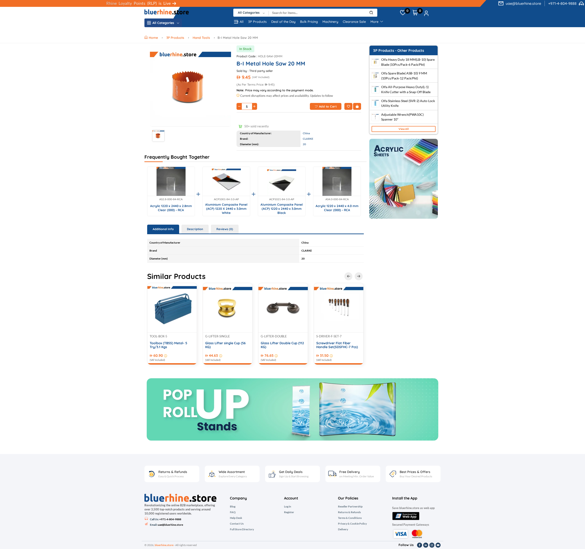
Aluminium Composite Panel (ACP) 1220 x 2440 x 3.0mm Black (282, 208)
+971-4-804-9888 (562, 3)
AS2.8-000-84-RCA (171, 199)
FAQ (233, 512)
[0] (403, 12)
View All (404, 129)
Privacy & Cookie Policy (352, 523)
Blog (232, 506)
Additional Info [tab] (163, 229)
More (374, 22)
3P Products (257, 22)
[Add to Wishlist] (348, 106)
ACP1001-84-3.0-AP (226, 199)
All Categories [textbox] (249, 13)
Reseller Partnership (350, 506)
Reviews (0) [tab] (224, 229)
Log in (287, 506)
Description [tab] (195, 229)
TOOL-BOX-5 (158, 336)
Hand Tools (201, 38)
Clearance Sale (354, 22)
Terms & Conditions (350, 518)
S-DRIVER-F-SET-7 (329, 336)
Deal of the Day (283, 22)
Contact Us (237, 523)
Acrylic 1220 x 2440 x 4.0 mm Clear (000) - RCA (337, 208)
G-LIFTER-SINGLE (217, 336)
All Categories (163, 23)
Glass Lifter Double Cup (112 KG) (282, 345)
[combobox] (251, 13)
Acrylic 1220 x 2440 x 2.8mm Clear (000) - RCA (171, 208)
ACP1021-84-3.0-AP (281, 199)
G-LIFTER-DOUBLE (274, 336)
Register (289, 512)
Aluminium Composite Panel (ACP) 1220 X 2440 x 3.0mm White (226, 208)
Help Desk (236, 518)
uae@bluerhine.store (523, 3)
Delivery (343, 529)
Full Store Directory (242, 529)
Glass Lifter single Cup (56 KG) (225, 345)
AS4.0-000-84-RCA (337, 199)
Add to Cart (328, 106)
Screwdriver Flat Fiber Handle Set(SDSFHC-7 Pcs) (337, 345)
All (242, 22)
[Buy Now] (357, 106)
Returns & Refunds (349, 512)
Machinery (330, 22)
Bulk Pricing (309, 22)
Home (154, 38)
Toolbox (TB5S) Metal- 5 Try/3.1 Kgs (168, 345)
